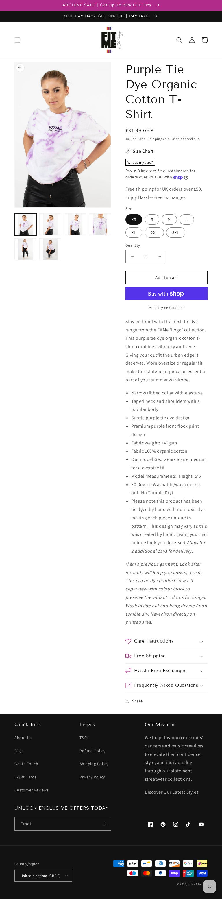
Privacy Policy (92, 777)
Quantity (132, 245)
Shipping (155, 138)
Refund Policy (92, 750)
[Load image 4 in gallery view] (100, 224)
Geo (158, 459)
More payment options (166, 307)
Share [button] (137, 701)
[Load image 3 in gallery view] (75, 224)
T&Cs (83, 737)
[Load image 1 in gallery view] (25, 224)
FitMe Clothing (198, 884)
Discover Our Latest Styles (172, 792)
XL (134, 232)
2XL (154, 232)
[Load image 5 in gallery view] (25, 249)
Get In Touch (26, 763)
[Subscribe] (104, 824)
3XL (175, 232)
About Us (23, 737)
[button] (17, 40)
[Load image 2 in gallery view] (50, 224)
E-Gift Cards (25, 777)
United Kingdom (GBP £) (41, 875)
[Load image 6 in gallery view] (50, 249)
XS (134, 219)
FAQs (18, 750)
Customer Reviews (31, 790)
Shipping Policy (93, 763)
